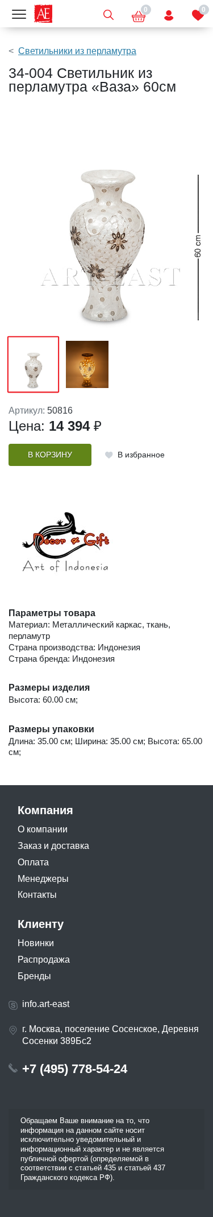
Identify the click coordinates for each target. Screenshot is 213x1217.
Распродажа (44, 959)
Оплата (33, 862)
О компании (43, 829)
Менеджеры (43, 879)
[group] (106, 221)
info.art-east (45, 1004)
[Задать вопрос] (168, 13)
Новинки (36, 943)
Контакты (37, 895)
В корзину (50, 455)
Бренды (34, 976)
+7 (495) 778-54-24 (74, 1069)
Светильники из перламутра (77, 51)
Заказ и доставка (53, 846)
